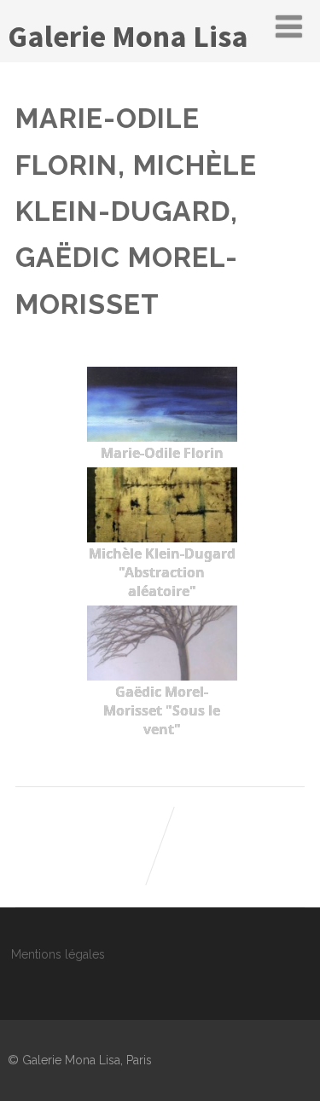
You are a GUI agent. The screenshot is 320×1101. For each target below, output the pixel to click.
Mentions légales (58, 954)
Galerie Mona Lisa (128, 36)
